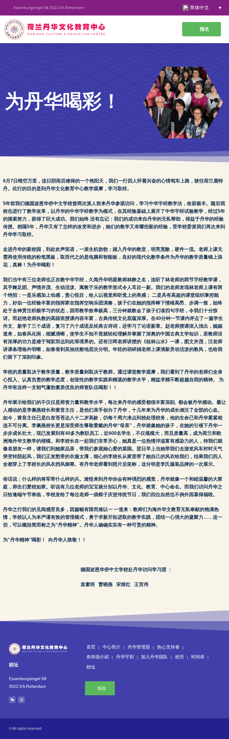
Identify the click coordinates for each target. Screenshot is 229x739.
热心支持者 (168, 647)
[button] (171, 29)
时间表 (198, 656)
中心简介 (111, 647)
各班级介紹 (97, 656)
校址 (90, 667)
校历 (179, 656)
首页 (90, 647)
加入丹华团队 (154, 656)
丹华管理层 (139, 647)
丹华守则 (125, 656)
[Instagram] (21, 699)
